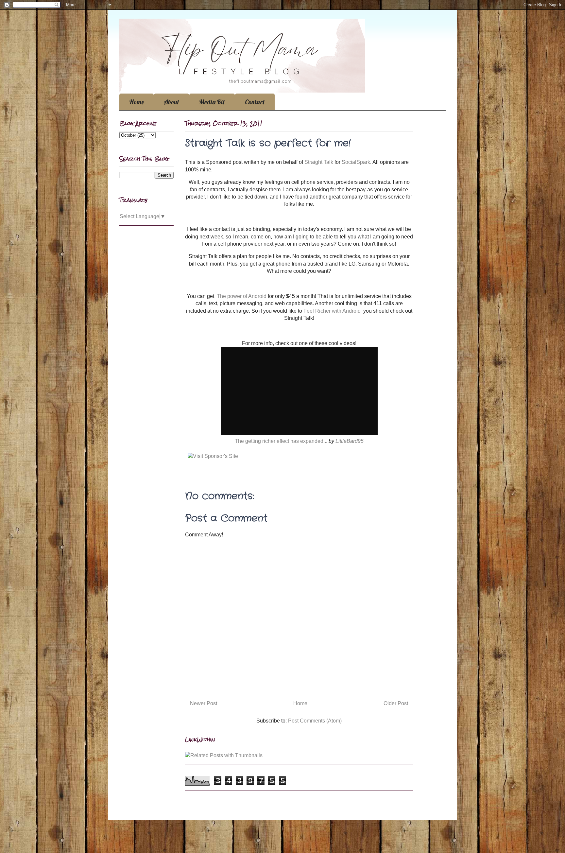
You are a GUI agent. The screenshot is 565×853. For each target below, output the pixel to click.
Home (136, 102)
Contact (255, 102)
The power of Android (241, 296)
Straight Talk (318, 162)
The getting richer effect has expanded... (281, 441)
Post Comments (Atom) (315, 720)
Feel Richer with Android (332, 311)
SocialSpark (356, 162)
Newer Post (203, 703)
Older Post (396, 703)
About (171, 102)
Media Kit (212, 102)
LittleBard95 (349, 441)
